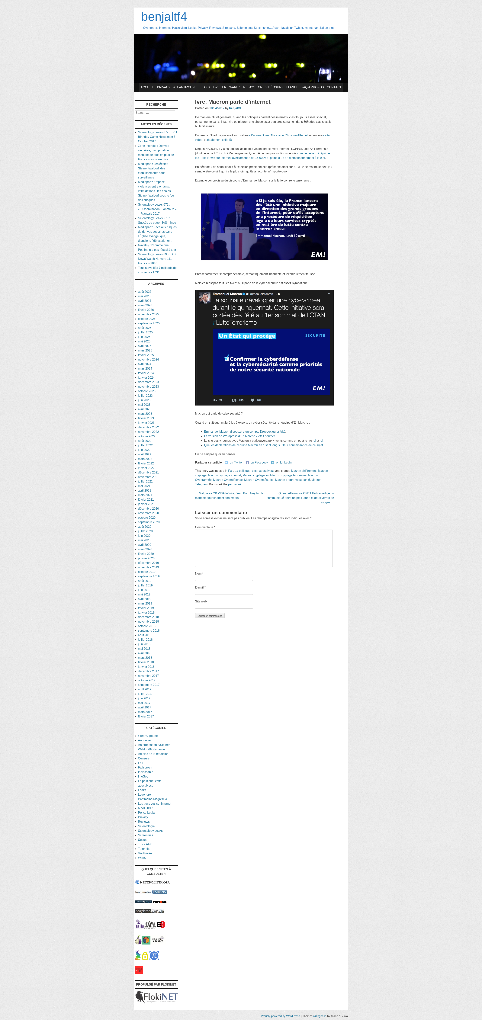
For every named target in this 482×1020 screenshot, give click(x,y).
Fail (230, 470)
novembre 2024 (148, 359)
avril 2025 (144, 346)
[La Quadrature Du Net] (154, 959)
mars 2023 (145, 413)
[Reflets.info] (160, 902)
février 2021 (146, 499)
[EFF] (161, 927)
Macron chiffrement (304, 470)
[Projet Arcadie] (158, 943)
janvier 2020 (146, 558)
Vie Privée (145, 853)
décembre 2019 (148, 562)
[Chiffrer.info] (145, 959)
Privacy (163, 87)
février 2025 (146, 355)
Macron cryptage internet (224, 475)
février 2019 (146, 608)
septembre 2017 (149, 684)
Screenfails (145, 835)
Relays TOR (252, 87)
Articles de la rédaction (153, 753)
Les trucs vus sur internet (154, 803)
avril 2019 (144, 599)
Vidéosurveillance (281, 87)
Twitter (219, 87)
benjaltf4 (164, 16)
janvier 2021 (146, 504)
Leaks (205, 87)
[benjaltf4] (241, 81)
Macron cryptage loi (256, 475)
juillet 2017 (145, 693)
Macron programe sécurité (292, 479)
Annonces (145, 740)
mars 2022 (145, 458)
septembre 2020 (149, 522)
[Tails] (139, 927)
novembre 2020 (148, 513)
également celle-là (219, 139)
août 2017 (144, 689)
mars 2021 (145, 495)
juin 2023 (144, 400)
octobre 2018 (147, 626)
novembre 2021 (148, 477)
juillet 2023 (145, 395)
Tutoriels (143, 848)
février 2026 (146, 309)
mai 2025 (144, 341)
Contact (334, 87)
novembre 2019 (148, 567)
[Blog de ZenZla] (157, 912)
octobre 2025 (147, 318)
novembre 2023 (148, 386)
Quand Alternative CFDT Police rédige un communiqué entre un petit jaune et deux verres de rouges (300, 498)
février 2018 (146, 662)
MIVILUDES (146, 808)
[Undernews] (143, 902)
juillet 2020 (145, 531)
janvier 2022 (146, 468)
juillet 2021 (145, 481)
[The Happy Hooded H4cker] (146, 943)
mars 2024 (145, 368)
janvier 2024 (146, 377)
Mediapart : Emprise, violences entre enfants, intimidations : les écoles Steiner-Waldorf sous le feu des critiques (156, 191)
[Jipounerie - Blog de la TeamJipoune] (159, 893)
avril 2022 (144, 454)
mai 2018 (144, 648)
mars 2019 (145, 603)
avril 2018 (144, 653)
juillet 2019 (145, 585)
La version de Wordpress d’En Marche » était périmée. (240, 436)
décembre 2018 (148, 617)
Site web (201, 601)
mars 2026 (145, 305)
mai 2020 (144, 540)
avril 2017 (144, 707)
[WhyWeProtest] (150, 927)
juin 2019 (144, 590)
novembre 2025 (148, 314)
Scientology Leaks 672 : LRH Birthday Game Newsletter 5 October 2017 (157, 137)
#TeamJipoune (185, 87)
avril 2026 (144, 300)
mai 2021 (144, 486)
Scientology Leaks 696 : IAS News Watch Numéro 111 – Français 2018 (157, 259)
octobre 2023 (147, 391)
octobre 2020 (147, 517)
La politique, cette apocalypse (255, 470)
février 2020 (146, 553)
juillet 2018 (145, 639)
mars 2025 (145, 350)
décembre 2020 (148, 508)
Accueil (147, 87)
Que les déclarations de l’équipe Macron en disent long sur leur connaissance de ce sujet (263, 445)
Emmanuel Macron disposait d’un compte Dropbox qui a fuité (244, 431)
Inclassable (145, 772)
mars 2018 (145, 657)
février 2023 (146, 418)
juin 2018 (144, 644)
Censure (143, 758)
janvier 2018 (146, 666)
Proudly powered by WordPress (280, 1016)
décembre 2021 (148, 472)
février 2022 (146, 463)
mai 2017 (144, 702)
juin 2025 (144, 336)
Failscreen (145, 767)
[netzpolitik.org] (153, 883)
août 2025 (144, 327)
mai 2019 (144, 594)
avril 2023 (144, 409)
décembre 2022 (148, 427)
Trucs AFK (145, 844)
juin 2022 (144, 449)
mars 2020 (145, 549)
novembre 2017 (148, 675)
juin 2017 (144, 698)
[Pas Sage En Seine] (138, 959)
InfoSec (143, 776)
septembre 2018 (149, 630)
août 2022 (144, 440)
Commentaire (205, 527)
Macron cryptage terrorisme (288, 475)
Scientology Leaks (150, 830)
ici (314, 440)
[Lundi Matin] (143, 893)
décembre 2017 (148, 671)
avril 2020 (144, 544)
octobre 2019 (147, 571)
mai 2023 (144, 404)
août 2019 (144, 580)
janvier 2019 (146, 612)
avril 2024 (144, 364)
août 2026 (144, 291)
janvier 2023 (146, 422)
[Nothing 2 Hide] (139, 973)
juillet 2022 (145, 445)
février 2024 (146, 373)
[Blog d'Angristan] (143, 912)
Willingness (319, 1016)
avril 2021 (144, 490)
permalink (234, 484)
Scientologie (146, 826)
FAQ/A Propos (312, 87)
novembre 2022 (148, 431)
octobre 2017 (147, 680)
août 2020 (144, 526)
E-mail (200, 587)
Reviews (144, 821)
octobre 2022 (147, 436)
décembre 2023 (148, 382)
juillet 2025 (145, 332)
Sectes (142, 839)
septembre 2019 (149, 576)
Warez (234, 87)
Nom (199, 573)
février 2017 (146, 716)
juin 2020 (144, 535)
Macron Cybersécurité (259, 479)
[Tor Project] (138, 943)
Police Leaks (146, 812)
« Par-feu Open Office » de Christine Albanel (278, 135)
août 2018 (144, 635)
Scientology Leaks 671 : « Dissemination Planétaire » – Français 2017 (157, 209)
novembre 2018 (148, 621)
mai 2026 (144, 296)
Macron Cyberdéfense (228, 479)
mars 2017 (145, 712)
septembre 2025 (149, 323)
